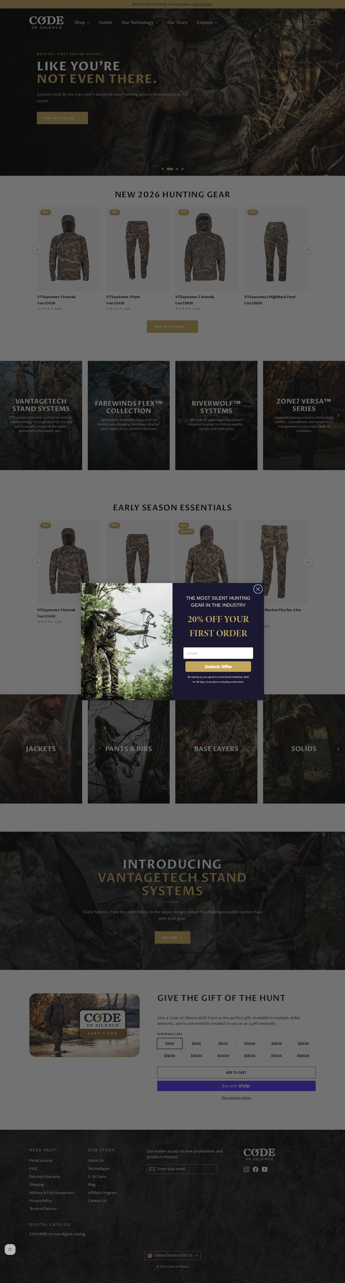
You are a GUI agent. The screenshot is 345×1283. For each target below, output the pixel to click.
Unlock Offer (218, 666)
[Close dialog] (258, 589)
